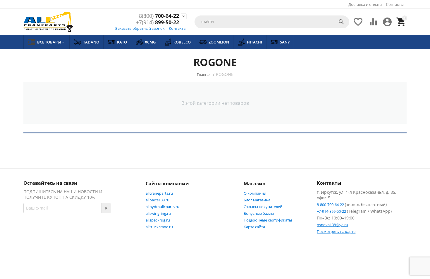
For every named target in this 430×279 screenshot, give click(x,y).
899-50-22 (157, 22)
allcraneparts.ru (159, 193)
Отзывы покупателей (263, 206)
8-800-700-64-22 (331, 204)
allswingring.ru (158, 213)
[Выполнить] (106, 208)
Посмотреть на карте (336, 231)
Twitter (42, 242)
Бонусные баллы (259, 213)
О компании (255, 193)
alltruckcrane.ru (159, 226)
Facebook (107, 228)
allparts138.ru (157, 200)
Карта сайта (254, 226)
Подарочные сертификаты (268, 220)
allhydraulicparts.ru (162, 206)
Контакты (395, 4)
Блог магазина (257, 200)
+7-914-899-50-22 (332, 211)
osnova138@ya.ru (332, 224)
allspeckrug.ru (158, 220)
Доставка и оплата (365, 4)
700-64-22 (159, 16)
